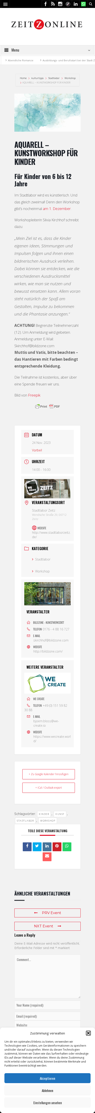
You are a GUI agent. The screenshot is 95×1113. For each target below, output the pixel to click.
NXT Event (43, 926)
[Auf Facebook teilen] (27, 846)
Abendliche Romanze (13, 60)
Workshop (70, 78)
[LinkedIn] (47, 846)
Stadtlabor (54, 78)
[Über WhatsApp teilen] (67, 846)
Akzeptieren (47, 1078)
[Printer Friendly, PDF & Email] (47, 406)
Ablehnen (47, 1090)
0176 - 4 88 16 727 (56, 629)
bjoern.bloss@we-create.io (46, 723)
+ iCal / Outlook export (48, 787)
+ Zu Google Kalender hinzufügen (48, 774)
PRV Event (51, 913)
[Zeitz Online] (47, 24)
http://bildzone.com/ (48, 651)
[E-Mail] (47, 856)
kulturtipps (37, 78)
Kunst (60, 814)
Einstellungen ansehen (47, 1102)
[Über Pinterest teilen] (57, 846)
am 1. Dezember (57, 208)
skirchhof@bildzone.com (50, 640)
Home (23, 78)
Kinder (44, 814)
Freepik (34, 395)
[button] (88, 1033)
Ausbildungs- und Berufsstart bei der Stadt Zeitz (63, 60)
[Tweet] (37, 846)
